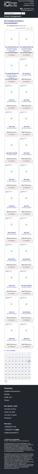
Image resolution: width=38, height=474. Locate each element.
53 (19, 374)
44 (16, 371)
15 (26, 358)
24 (29, 361)
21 (19, 361)
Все (5, 350)
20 (16, 361)
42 (9, 371)
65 (6, 381)
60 (16, 378)
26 (9, 364)
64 (29, 378)
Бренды (7, 394)
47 (26, 371)
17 (6, 361)
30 (22, 364)
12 (16, 358)
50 (9, 374)
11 (12, 358)
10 (9, 358)
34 (9, 368)
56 (29, 374)
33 (6, 368)
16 (29, 358)
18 (9, 361)
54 (22, 374)
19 (12, 361)
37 (19, 368)
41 (6, 371)
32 (29, 364)
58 (9, 378)
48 (29, 371)
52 (16, 374)
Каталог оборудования (12, 16)
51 (12, 374)
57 (6, 378)
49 (6, 374)
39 (26, 368)
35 (12, 368)
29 (19, 364)
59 (12, 378)
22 (22, 361)
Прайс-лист (8, 397)
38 (22, 368)
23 (26, 361)
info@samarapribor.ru (27, 10)
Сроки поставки (9, 412)
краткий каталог (16, 25)
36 (16, 368)
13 (19, 358)
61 (19, 378)
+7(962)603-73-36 (28, 8)
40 (29, 368)
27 (12, 364)
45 (19, 371)
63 (26, 378)
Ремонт (6, 400)
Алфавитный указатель (12, 391)
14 (22, 358)
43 (12, 371)
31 (26, 364)
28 (16, 364)
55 (26, 374)
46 (22, 371)
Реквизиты (8, 418)
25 (6, 364)
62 (22, 378)
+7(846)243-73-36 (28, 5)
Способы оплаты (10, 409)
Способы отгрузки (10, 415)
